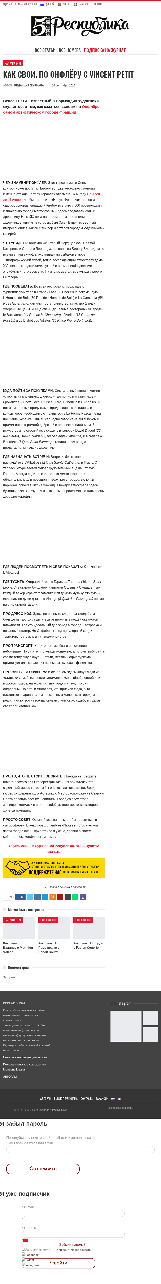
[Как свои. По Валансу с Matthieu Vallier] (19, 928)
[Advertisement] (54, 148)
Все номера (70, 50)
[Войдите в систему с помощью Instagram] (30, 1265)
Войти (98, 4)
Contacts (86, 1098)
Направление (13, 63)
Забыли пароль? (72, 1244)
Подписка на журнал (105, 50)
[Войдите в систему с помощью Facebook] (30, 1254)
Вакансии (102, 1098)
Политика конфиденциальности (25, 1057)
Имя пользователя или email (30, 1143)
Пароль (30, 1228)
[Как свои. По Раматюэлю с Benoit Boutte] (54, 928)
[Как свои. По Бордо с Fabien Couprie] (89, 928)
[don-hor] (54, 867)
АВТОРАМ (10, 1076)
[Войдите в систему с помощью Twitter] (28, 1259)
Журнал (7, 4)
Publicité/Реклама (66, 1098)
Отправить (45, 1169)
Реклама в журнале (26, 4)
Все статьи (45, 50)
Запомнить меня (38, 1249)
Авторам (45, 1098)
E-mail (29, 1207)
